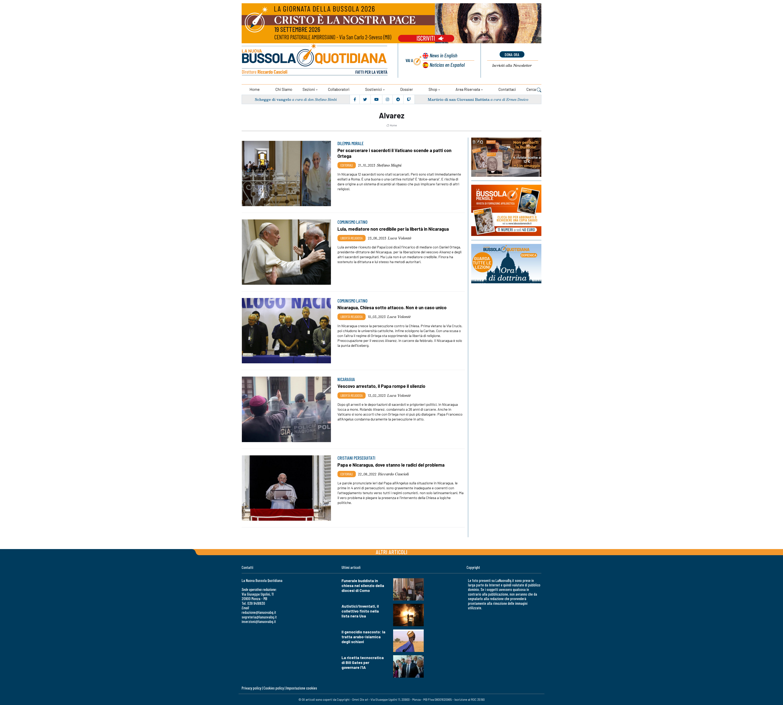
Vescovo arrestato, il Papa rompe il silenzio (381, 386)
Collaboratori (338, 89)
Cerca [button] (531, 89)
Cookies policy (273, 688)
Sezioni (309, 89)
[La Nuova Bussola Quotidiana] (315, 60)
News (443, 55)
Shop (433, 89)
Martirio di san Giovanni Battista (459, 99)
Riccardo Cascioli (393, 474)
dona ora (512, 54)
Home (255, 89)
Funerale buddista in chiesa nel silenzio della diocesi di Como (363, 585)
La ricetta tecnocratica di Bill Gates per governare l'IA (363, 662)
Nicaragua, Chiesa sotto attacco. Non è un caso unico (392, 307)
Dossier (406, 89)
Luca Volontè (399, 238)
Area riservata (468, 89)
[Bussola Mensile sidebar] (506, 210)
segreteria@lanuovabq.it (259, 617)
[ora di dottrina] (506, 263)
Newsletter (512, 65)
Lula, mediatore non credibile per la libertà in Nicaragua (393, 229)
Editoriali (347, 165)
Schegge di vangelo (273, 99)
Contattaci (507, 89)
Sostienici (373, 89)
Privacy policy (251, 688)
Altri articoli (391, 551)
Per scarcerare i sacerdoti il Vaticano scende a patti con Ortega (394, 153)
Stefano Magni (389, 165)
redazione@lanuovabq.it (259, 612)
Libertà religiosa (352, 238)
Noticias (447, 64)
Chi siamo (283, 89)
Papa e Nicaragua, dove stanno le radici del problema (391, 465)
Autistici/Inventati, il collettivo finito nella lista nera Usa (360, 611)
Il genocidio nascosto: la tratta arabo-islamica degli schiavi (363, 636)
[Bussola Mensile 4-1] (506, 157)
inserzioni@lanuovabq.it (259, 621)
